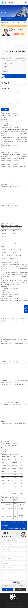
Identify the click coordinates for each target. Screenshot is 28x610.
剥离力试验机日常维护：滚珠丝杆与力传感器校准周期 (13, 96)
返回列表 (6, 525)
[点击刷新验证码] (16, 582)
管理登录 (16, 606)
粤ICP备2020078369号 (16, 605)
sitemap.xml (20, 606)
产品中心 (12, 22)
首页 (8, 22)
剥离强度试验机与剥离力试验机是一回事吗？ (11, 100)
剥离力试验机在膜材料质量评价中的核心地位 (11, 92)
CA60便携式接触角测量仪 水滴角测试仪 (16, 528)
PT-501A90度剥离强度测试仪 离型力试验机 (17, 522)
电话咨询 (25, 308)
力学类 (17, 22)
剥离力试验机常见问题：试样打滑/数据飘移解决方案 (12, 103)
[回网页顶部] (26, 311)
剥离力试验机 (23, 22)
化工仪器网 (11, 606)
